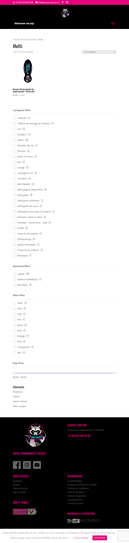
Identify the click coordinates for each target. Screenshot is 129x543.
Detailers (21, 134)
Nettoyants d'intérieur (28, 200)
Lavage (21, 167)
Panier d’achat (20, 401)
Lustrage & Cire (25, 173)
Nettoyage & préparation (30, 189)
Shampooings (24, 239)
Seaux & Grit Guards (27, 233)
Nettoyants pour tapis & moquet (34, 211)
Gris (19, 319)
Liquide (21, 273)
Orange (21, 336)
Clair (19, 313)
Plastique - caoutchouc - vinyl (32, 222)
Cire (19, 128)
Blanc (20, 302)
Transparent (23, 347)
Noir (19, 330)
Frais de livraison (75, 492)
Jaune (20, 325)
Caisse (16, 396)
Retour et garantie (76, 495)
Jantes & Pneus (25, 156)
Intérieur (21, 150)
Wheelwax (22, 255)
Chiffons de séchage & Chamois (33, 123)
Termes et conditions (78, 488)
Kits (19, 161)
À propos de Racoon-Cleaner (82, 484)
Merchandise (23, 184)
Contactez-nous (75, 503)
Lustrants (22, 178)
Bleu (19, 308)
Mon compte (19, 406)
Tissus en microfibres (28, 250)
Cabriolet (21, 117)
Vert (19, 352)
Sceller (20, 228)
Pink (19, 341)
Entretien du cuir (25, 145)
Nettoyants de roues (27, 206)
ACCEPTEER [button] (99, 537)
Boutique (17, 391)
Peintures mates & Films (29, 217)
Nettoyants (23, 195)
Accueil (16, 39)
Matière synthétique (27, 279)
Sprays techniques (26, 244)
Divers (20, 139)
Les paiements (74, 499)
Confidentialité (74, 480)
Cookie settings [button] (81, 537)
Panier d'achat (20, 488)
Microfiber (22, 284)
